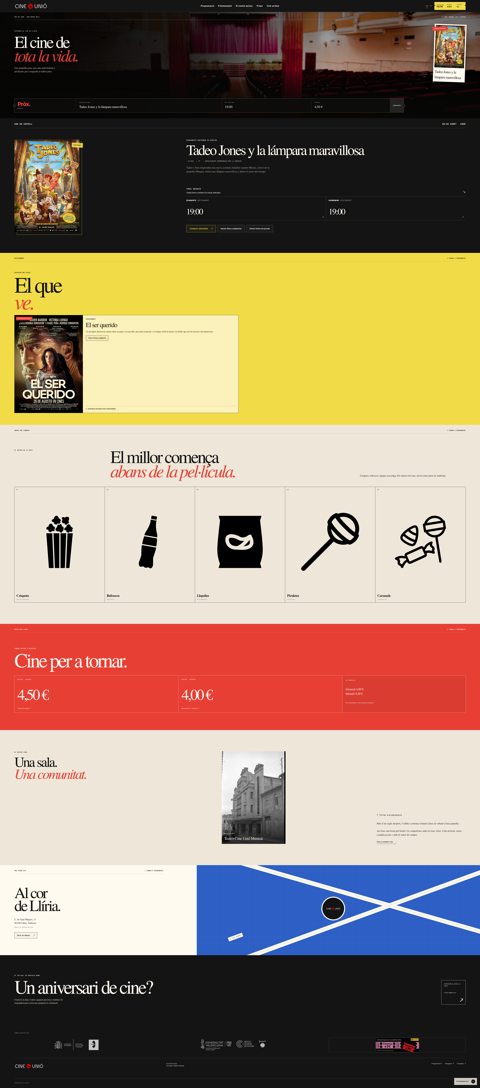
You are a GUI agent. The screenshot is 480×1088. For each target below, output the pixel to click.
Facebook (460, 1063)
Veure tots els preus (260, 228)
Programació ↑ (437, 1063)
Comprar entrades (199, 228)
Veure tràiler (46, 227)
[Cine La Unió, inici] (31, 6)
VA (427, 6)
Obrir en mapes (23, 935)
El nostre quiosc (244, 6)
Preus (260, 6)
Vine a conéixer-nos (386, 842)
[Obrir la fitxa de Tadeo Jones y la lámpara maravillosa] (46, 185)
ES (431, 6)
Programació (207, 6)
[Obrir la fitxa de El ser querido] (48, 364)
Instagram (448, 1063)
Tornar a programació (456, 258)
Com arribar (273, 6)
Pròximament (225, 6)
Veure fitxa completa (231, 228)
